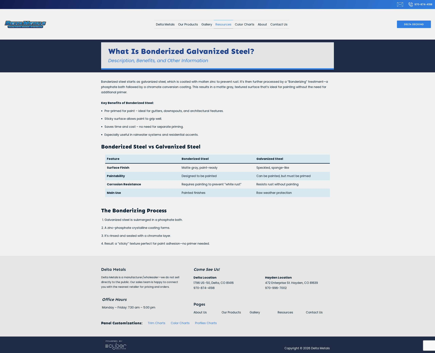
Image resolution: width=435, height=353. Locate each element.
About (262, 24)
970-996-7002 (276, 288)
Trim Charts (156, 323)
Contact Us (279, 24)
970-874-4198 (423, 4)
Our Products (188, 24)
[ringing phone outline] (410, 4)
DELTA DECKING (414, 24)
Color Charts (244, 24)
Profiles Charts (206, 323)
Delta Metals (165, 24)
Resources (223, 24)
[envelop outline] (400, 4)
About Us (200, 312)
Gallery (206, 24)
